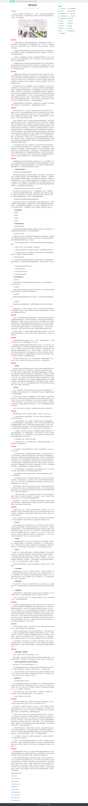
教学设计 (62, 23)
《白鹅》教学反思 (14, 784)
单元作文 (62, 28)
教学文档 (26, 1)
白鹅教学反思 (13, 786)
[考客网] (12, 1)
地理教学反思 (71, 30)
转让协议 (71, 28)
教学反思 (30, 1)
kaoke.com (45, 804)
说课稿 (70, 25)
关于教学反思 (13, 789)
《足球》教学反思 (14, 794)
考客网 (22, 1)
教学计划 (62, 25)
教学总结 (62, 20)
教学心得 (71, 20)
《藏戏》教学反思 (14, 800)
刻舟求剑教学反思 (14, 792)
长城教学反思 (13, 781)
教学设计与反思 (14, 797)
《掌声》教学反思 (14, 778)
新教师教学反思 (63, 18)
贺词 (61, 30)
